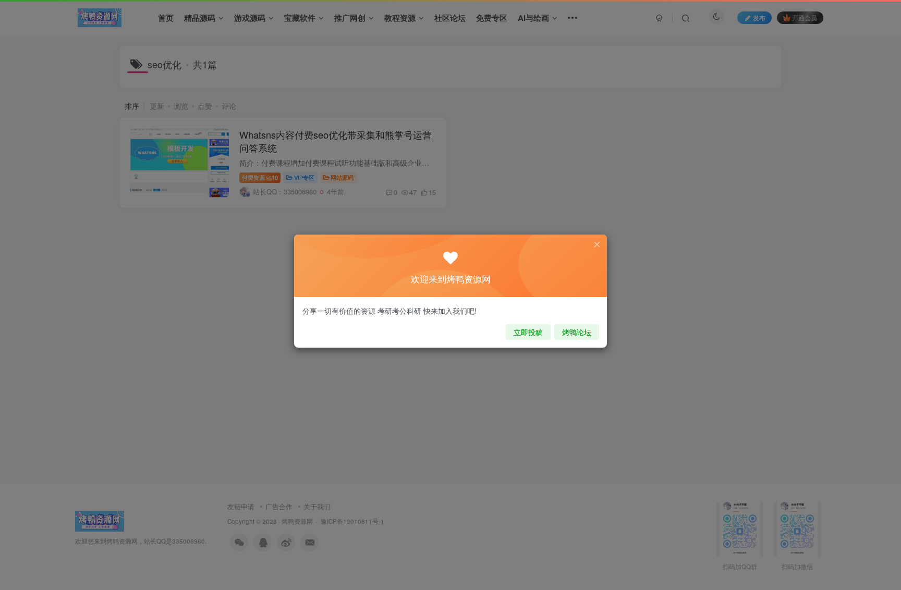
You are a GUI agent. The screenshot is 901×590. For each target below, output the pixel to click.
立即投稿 (528, 332)
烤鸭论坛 (576, 332)
